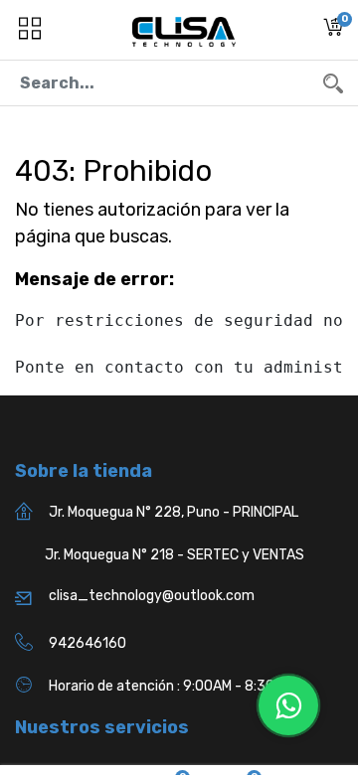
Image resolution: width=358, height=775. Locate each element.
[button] (333, 30)
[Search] (333, 83)
